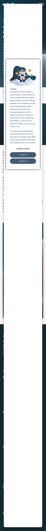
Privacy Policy (15, 126)
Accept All (23, 155)
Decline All (23, 161)
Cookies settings (23, 148)
